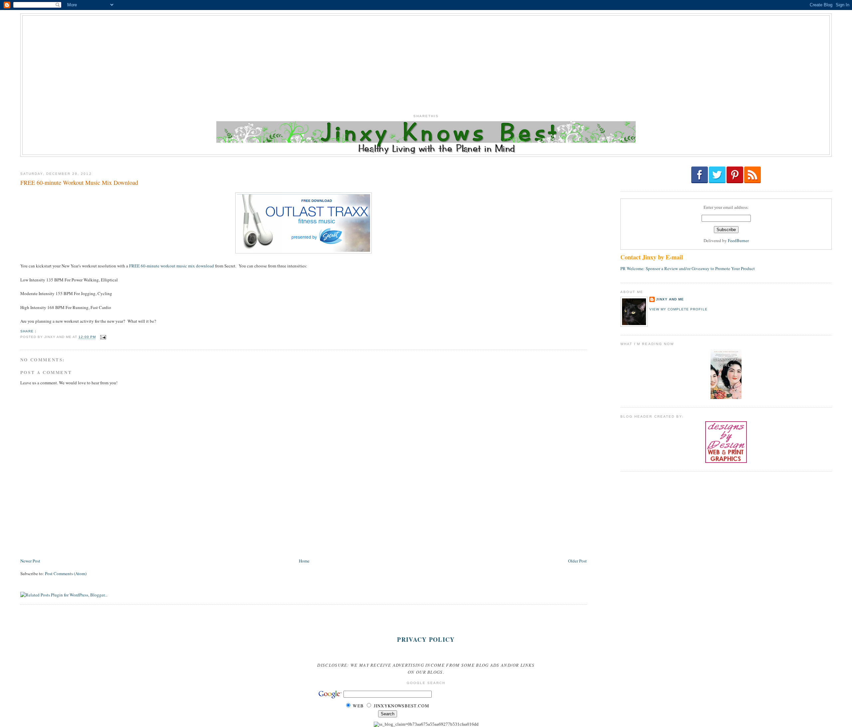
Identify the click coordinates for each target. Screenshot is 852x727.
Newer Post (30, 561)
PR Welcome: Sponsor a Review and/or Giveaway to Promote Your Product (687, 268)
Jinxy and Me (670, 299)
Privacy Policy (426, 639)
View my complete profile (678, 309)
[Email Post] (102, 337)
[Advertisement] (426, 62)
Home (304, 561)
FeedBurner (738, 240)
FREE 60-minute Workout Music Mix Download (79, 182)
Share (27, 331)
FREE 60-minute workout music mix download (171, 266)
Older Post (577, 561)
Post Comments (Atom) (66, 573)
